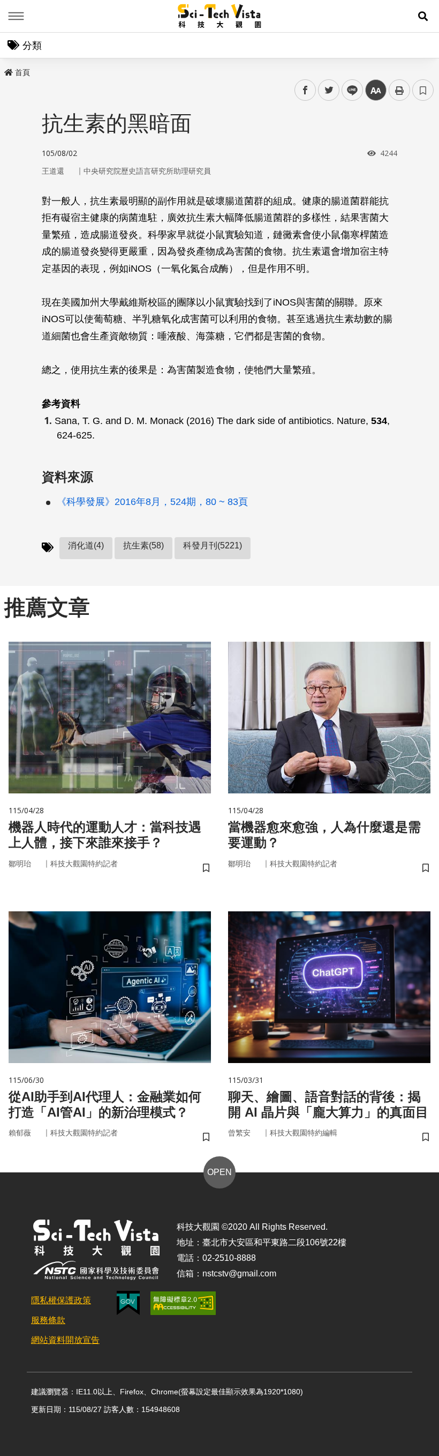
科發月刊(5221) (212, 545)
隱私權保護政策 (61, 1300)
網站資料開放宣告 (65, 1339)
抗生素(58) (143, 545)
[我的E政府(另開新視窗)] (128, 1303)
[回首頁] (219, 16)
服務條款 (48, 1320)
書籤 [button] (423, 90)
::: (7, 70)
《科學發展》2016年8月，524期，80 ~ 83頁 (152, 501)
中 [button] (376, 90)
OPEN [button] (219, 1172)
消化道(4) (86, 545)
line (349, 90)
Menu (16, 16)
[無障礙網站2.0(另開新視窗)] (183, 1303)
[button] (423, 16)
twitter (329, 90)
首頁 (22, 72)
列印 (399, 90)
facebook (305, 90)
